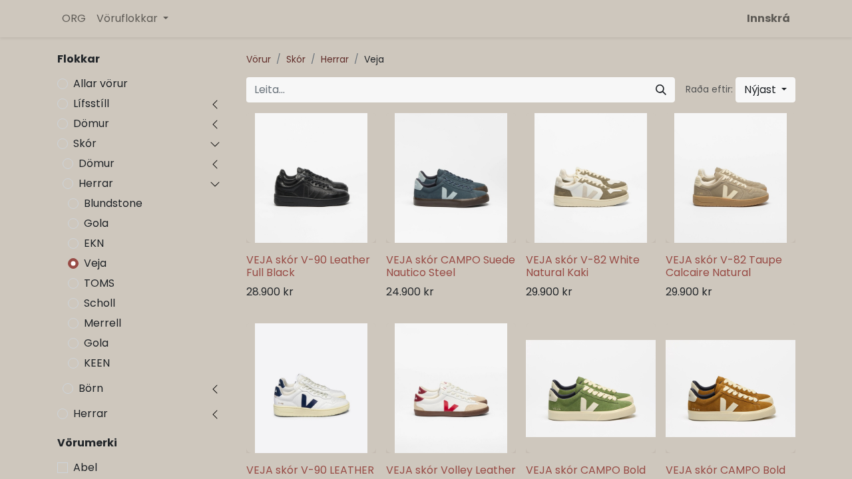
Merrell (102, 323)
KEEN (97, 363)
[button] (765, 89)
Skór (85, 143)
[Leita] (661, 89)
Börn (91, 388)
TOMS (99, 283)
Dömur (91, 123)
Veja (95, 263)
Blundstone (113, 203)
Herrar (96, 183)
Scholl (99, 303)
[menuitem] (74, 18)
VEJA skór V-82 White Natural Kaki (583, 266)
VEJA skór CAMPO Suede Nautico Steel (450, 266)
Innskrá (768, 18)
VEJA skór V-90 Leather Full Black (308, 266)
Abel (85, 467)
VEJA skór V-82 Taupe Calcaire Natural (724, 266)
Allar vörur (100, 83)
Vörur (258, 59)
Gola (96, 223)
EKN (94, 243)
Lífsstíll (91, 103)
